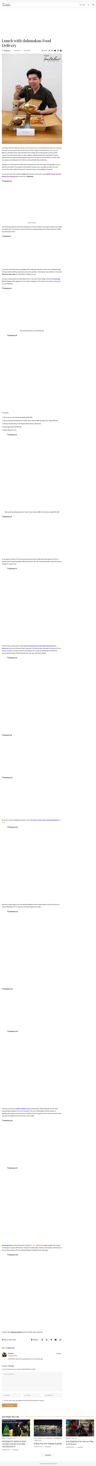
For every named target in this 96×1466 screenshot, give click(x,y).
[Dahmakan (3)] (32, 307)
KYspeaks (11, 1353)
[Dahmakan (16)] (32, 1142)
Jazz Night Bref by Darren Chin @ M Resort (79, 1442)
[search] (80, 4)
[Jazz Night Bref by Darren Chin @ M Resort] (80, 1428)
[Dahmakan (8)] (32, 694)
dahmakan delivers (16, 1332)
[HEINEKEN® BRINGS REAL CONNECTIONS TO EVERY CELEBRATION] (16, 1428)
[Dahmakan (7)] (32, 604)
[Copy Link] (58, 50)
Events (4, 1438)
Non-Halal (49, 1438)
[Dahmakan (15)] (32, 1067)
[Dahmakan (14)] (32, 1008)
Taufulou (7, 50)
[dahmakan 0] (32, 248)
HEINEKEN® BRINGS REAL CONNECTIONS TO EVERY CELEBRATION (14, 1444)
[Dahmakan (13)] (32, 947)
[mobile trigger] (92, 5)
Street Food (38, 1440)
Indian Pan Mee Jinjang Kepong (48, 1443)
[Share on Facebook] (49, 50)
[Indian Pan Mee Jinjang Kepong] (48, 1428)
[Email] (55, 50)
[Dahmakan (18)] (32, 1291)
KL (44, 1438)
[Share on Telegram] (51, 1340)
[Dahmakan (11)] (32, 796)
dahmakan (30, 176)
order (24, 174)
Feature (9, 1438)
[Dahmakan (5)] (32, 471)
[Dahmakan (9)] (32, 754)
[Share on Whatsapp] (47, 1340)
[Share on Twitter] (52, 50)
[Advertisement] (32, 23)
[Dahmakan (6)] (32, 535)
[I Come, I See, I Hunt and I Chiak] (6, 5)
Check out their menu (8, 274)
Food (14, 1438)
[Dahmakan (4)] (32, 371)
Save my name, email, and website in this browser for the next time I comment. (24, 1400)
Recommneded (58, 1438)
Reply (59, 1353)
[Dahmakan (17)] (32, 1204)
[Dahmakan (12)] (32, 863)
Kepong (40, 1438)
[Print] (61, 50)
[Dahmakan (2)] (32, 200)
